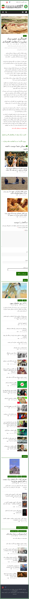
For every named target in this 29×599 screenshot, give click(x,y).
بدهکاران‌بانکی (24, 46)
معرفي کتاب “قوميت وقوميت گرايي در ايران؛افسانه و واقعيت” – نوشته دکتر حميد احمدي (12, 503)
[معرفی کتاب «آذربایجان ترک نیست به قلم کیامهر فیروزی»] (14, 459)
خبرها (25, 36)
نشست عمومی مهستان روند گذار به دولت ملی (16, 377)
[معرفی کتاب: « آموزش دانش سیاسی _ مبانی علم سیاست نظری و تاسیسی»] (24, 493)
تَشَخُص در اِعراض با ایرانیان (11, 398)
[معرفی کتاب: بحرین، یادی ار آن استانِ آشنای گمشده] (25, 510)
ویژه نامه (20, 300)
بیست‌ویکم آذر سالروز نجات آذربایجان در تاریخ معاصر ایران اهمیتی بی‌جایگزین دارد (15, 316)
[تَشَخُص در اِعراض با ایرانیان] (22, 397)
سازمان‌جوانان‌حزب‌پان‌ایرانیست (18, 47)
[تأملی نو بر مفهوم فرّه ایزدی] (22, 405)
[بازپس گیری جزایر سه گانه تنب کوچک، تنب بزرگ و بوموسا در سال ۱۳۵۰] (22, 548)
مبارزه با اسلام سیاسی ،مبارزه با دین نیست (17, 342)
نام (27, 252)
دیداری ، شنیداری (14, 531)
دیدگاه (26, 230)
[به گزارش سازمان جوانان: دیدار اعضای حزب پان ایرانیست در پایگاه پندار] (22, 556)
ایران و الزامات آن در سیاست (10, 414)
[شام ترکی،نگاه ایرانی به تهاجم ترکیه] (22, 360)
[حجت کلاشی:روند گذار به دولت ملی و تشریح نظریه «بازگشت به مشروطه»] (22, 368)
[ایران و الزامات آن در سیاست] (22, 413)
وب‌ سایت (25, 267)
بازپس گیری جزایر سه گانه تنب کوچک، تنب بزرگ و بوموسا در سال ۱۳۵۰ (10, 550)
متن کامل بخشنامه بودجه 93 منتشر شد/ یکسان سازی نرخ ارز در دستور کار (16, 214)
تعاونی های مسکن (17, 46)
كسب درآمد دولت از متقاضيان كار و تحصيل (15, 135)
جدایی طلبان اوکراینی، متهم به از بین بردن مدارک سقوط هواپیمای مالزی (15, 192)
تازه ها (19, 476)
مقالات (24, 300)
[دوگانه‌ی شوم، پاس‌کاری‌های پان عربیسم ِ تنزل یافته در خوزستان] (22, 389)
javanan (12, 305)
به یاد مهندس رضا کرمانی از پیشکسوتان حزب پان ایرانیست (13, 566)
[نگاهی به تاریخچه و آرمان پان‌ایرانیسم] (22, 382)
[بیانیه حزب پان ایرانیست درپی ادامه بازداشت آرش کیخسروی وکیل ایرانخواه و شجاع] (22, 421)
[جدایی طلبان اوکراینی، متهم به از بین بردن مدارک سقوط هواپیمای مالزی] (14, 176)
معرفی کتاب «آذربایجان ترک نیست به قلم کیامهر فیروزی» (15, 480)
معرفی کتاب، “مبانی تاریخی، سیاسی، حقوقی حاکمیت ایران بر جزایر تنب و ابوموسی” (15, 519)
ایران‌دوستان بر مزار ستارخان (20, 347)
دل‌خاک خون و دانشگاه (12, 353)
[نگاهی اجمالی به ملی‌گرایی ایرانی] (22, 429)
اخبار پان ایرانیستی (22, 531)
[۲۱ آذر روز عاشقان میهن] (14, 283)
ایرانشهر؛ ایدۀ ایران (22, 323)
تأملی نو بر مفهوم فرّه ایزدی (10, 406)
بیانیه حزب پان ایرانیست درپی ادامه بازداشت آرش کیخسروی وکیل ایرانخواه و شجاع (10, 423)
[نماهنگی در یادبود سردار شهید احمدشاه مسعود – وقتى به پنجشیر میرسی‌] (22, 573)
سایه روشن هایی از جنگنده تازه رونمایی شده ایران (10, 438)
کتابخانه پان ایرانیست (12, 476)
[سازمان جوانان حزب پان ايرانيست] (26, 12)
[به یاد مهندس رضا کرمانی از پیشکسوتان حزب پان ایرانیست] (23, 565)
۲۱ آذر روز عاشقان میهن (18, 303)
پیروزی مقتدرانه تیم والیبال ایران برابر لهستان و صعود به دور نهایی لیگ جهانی (16, 169)
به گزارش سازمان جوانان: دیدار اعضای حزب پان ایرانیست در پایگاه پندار (10, 559)
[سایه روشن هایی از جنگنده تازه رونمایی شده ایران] (22, 437)
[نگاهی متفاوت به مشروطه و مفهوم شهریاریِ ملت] (22, 445)
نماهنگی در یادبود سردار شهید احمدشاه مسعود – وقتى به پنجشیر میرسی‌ (10, 575)
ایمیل (26, 260)
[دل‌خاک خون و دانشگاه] (22, 352)
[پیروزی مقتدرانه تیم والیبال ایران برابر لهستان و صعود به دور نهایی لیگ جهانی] (16, 152)
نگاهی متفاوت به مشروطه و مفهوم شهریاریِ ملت (10, 446)
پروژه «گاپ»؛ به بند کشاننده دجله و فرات (13, 141)
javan (14, 44)
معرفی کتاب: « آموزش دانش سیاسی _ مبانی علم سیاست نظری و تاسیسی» (12, 495)
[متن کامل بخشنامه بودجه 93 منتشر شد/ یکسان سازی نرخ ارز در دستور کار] (17, 199)
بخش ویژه (24, 476)
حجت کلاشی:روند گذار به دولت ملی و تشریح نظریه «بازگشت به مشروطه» (10, 370)
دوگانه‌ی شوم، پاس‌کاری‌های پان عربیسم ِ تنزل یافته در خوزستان (10, 391)
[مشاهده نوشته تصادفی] (3, 12)
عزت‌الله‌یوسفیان (20, 49)
